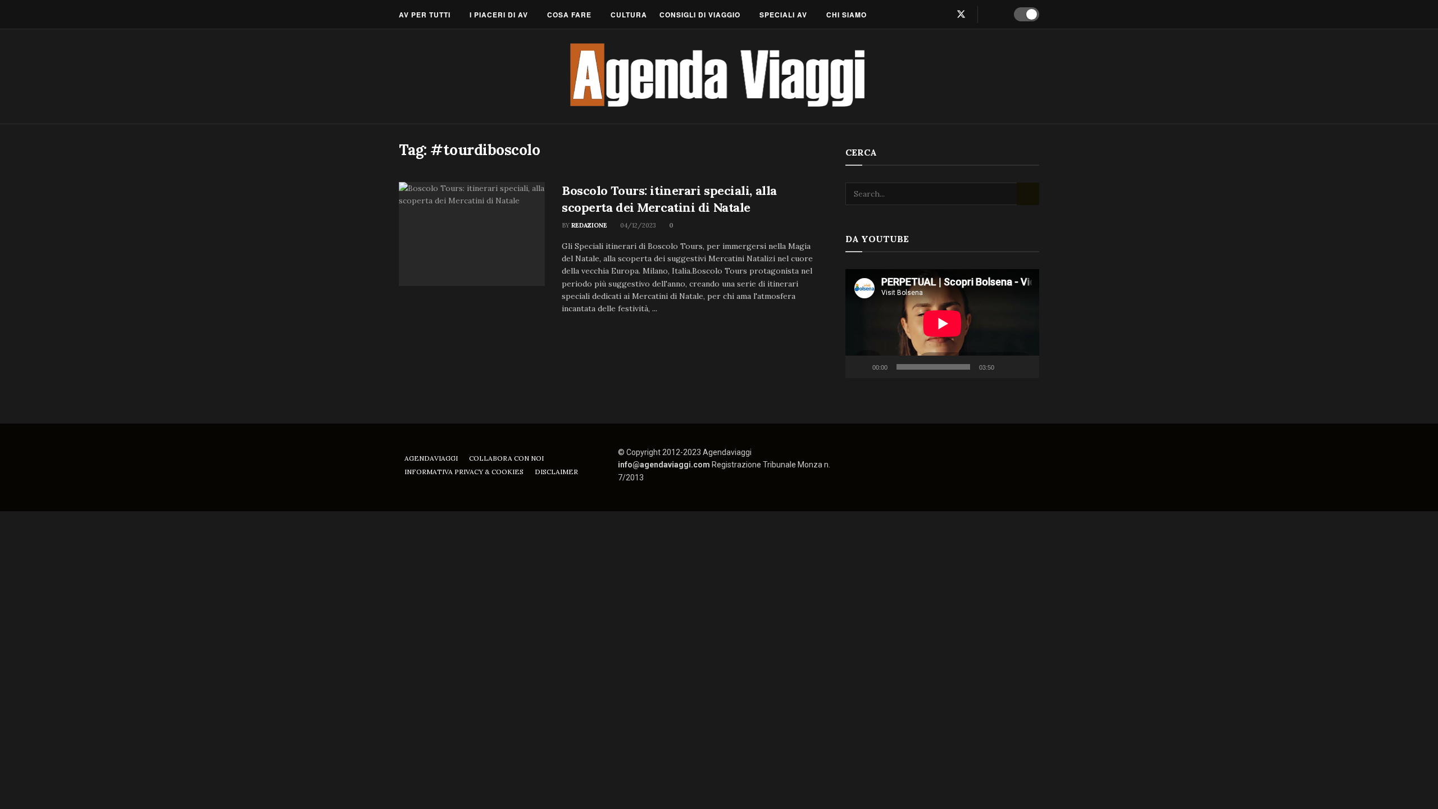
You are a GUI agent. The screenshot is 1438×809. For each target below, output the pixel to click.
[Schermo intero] (1024, 366)
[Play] (860, 366)
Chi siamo (846, 15)
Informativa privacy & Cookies (464, 471)
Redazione (589, 225)
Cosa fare (569, 15)
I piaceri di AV (499, 15)
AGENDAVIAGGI (431, 458)
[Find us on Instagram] (942, 14)
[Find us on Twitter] (961, 14)
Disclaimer (556, 471)
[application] (942, 323)
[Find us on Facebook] (924, 14)
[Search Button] (994, 15)
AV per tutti (424, 15)
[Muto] (1005, 366)
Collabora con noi (506, 458)
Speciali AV (783, 15)
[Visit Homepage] (719, 76)
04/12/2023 (637, 225)
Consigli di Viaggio (699, 15)
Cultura (629, 15)
